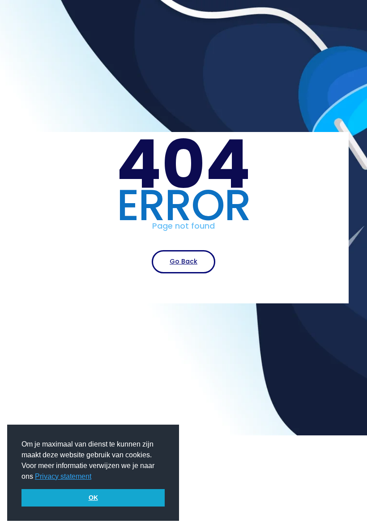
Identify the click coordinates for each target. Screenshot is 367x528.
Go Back (183, 261)
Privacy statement (63, 476)
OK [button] (93, 497)
